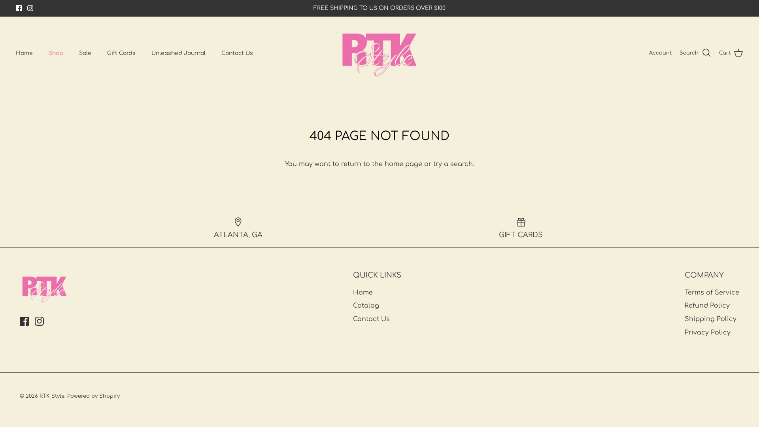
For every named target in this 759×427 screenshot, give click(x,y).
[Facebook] (19, 8)
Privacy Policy (708, 332)
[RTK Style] (379, 53)
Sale (85, 53)
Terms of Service (712, 292)
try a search (453, 164)
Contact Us (237, 53)
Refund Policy (707, 305)
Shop (56, 53)
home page (403, 164)
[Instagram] (30, 8)
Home (24, 53)
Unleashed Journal (178, 53)
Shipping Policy (710, 319)
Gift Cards (121, 53)
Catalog (366, 305)
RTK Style (52, 396)
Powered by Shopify (93, 396)
